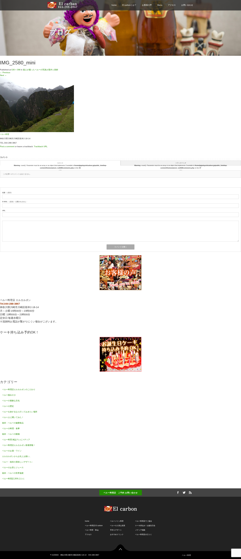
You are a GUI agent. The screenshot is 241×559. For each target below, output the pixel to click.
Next (3, 75)
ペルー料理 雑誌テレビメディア (16, 439)
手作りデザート (116, 530)
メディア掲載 (140, 530)
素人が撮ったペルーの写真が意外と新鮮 (40, 70)
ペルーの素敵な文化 (11, 400)
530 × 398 (15, 70)
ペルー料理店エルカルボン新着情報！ (18, 445)
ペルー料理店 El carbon (94, 526)
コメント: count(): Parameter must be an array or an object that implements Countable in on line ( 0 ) (60, 164)
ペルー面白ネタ (9, 395)
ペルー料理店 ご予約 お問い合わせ (120, 492)
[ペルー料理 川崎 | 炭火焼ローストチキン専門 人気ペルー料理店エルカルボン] (63, 5)
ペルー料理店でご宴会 (143, 521)
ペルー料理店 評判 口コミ (13, 478)
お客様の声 (147, 5)
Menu (159, 5)
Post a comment (7, 146)
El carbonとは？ (129, 5)
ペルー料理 (4, 134)
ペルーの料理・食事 (11, 428)
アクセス (172, 5)
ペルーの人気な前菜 (117, 526)
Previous (5, 72)
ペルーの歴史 (8, 406)
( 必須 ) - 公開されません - (14, 201)
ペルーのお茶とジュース (13, 467)
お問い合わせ (187, 5)
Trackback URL (40, 146)
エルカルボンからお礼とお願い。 (16, 456)
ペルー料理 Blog (91, 530)
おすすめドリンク (116, 534)
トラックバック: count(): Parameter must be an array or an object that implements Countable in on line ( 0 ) (180, 164)
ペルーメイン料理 (116, 521)
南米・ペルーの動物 (11, 434)
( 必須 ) (7, 192)
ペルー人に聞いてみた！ (13, 417)
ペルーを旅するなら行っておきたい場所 (19, 412)
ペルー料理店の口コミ (143, 534)
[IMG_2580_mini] (37, 104)
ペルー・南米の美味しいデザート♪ (17, 462)
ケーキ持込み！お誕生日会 (145, 526)
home (114, 5)
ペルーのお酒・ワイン (12, 451)
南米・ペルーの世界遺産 (13, 473)
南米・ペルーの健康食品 (13, 423)
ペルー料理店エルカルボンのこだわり (18, 389)
